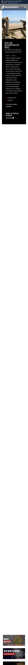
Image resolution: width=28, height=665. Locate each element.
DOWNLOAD (11, 97)
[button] (13, 3)
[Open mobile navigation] (25, 7)
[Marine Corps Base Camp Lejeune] (10, 7)
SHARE (10, 100)
